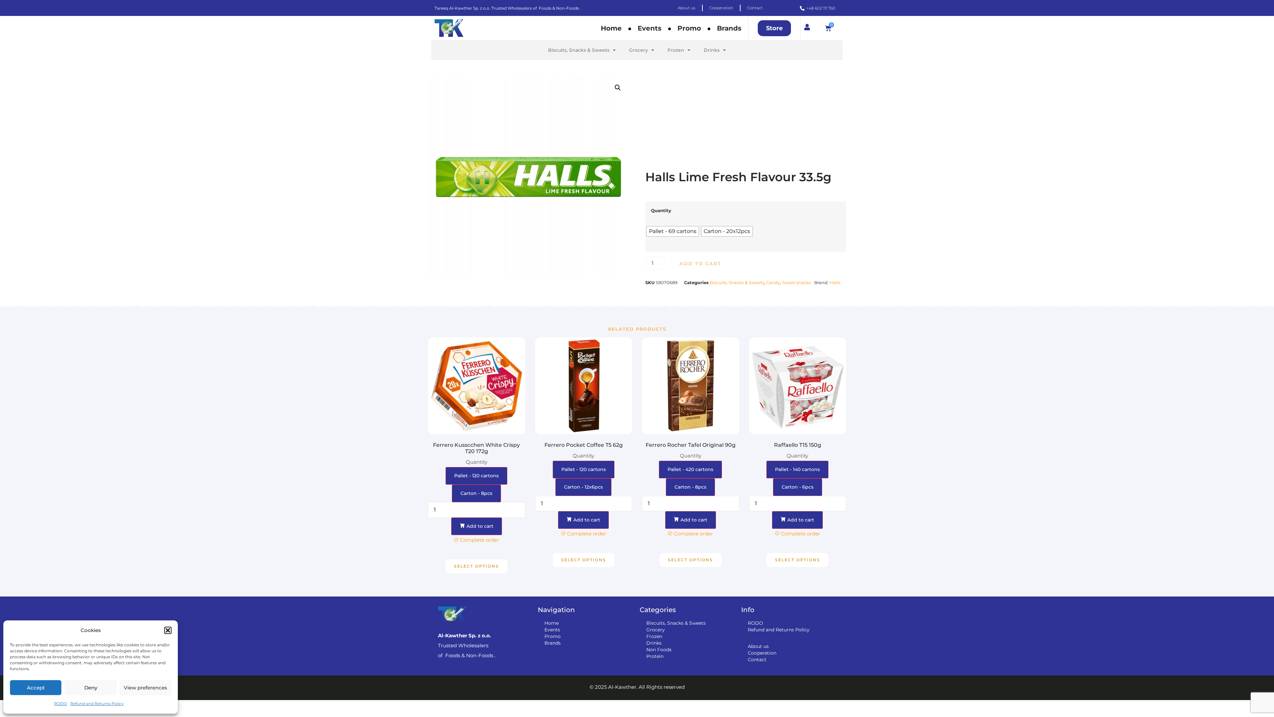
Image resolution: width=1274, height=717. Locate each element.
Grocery (638, 50)
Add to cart (700, 264)
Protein (655, 656)
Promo (689, 28)
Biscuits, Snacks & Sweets (578, 50)
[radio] (673, 231)
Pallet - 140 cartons (797, 469)
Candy (773, 282)
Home (611, 28)
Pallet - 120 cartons (476, 476)
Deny (90, 687)
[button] (168, 630)
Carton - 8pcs (476, 493)
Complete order (479, 540)
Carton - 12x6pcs (583, 487)
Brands (729, 28)
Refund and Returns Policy (97, 703)
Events (650, 28)
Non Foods (659, 650)
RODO (60, 703)
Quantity (661, 210)
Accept (36, 687)
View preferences (145, 687)
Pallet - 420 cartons (690, 469)
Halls (834, 282)
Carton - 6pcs (798, 487)
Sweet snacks (796, 282)
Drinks (712, 50)
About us (758, 646)
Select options (476, 566)
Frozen (676, 50)
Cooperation (762, 653)
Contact (757, 660)
